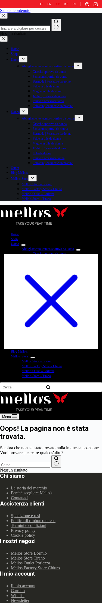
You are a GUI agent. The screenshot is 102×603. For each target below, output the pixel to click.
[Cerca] (48, 387)
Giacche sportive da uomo (49, 254)
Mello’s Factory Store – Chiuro (42, 366)
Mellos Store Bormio (29, 553)
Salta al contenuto (15, 10)
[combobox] (25, 465)
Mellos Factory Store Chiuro (35, 568)
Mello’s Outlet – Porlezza (38, 371)
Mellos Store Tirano (28, 558)
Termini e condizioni (28, 525)
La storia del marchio (29, 488)
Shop (14, 239)
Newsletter (20, 600)
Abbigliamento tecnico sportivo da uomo (48, 249)
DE (66, 4)
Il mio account (23, 585)
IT (41, 4)
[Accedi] (87, 4)
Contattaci (19, 497)
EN (49, 4)
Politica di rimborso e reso (33, 520)
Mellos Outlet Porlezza (30, 563)
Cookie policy (23, 535)
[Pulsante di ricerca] (56, 461)
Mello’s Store (19, 356)
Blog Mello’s (19, 351)
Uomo (15, 244)
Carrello (18, 590)
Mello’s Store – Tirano (36, 376)
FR (58, 4)
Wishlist (17, 595)
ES (74, 4)
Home (15, 234)
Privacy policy (23, 530)
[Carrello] (96, 4)
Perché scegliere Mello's (31, 493)
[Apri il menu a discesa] (23, 245)
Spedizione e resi (25, 515)
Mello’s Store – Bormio (37, 361)
